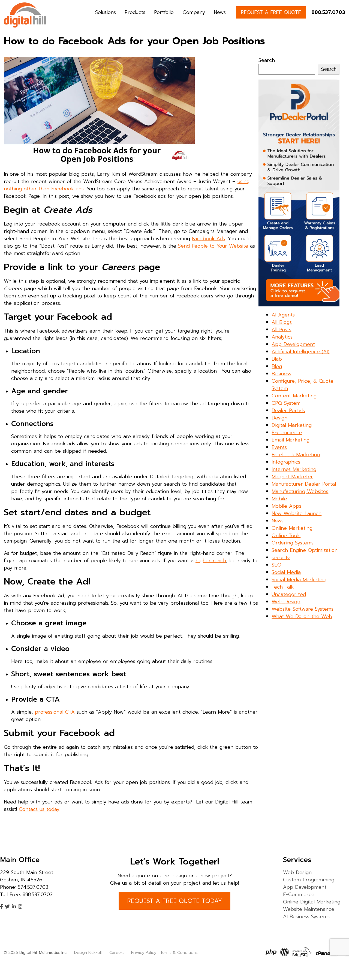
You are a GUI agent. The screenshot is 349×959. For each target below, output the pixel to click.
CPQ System (286, 403)
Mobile (279, 499)
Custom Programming (308, 880)
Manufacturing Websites (300, 491)
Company (194, 12)
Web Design (286, 601)
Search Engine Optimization (305, 550)
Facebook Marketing (296, 454)
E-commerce (287, 432)
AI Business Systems (306, 916)
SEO (276, 565)
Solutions (105, 12)
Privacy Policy (143, 952)
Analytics (282, 337)
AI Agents (283, 315)
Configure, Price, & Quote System (302, 384)
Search (266, 60)
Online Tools (286, 535)
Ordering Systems (293, 543)
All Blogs (282, 322)
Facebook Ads (208, 238)
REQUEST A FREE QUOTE (271, 12)
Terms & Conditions (179, 952)
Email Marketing (290, 440)
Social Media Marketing (299, 579)
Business (281, 373)
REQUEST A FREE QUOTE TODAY (174, 900)
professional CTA (55, 712)
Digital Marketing (292, 425)
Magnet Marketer (292, 476)
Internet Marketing (294, 469)
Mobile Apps (286, 506)
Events (279, 447)
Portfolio (164, 12)
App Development (293, 344)
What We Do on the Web (302, 616)
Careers (116, 952)
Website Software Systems (302, 609)
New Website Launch (296, 513)
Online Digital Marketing (311, 902)
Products (135, 12)
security (281, 557)
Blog (277, 366)
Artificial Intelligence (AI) (300, 351)
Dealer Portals (288, 410)
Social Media (286, 572)
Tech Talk (283, 587)
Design (279, 418)
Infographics (286, 462)
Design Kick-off (89, 952)
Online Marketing (292, 528)
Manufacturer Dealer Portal (304, 484)
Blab (277, 359)
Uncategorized (289, 594)
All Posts (281, 329)
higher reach (210, 560)
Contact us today (39, 809)
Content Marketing (294, 396)
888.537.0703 (328, 12)
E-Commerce (298, 894)
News (220, 12)
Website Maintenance (308, 909)
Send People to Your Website (213, 246)
